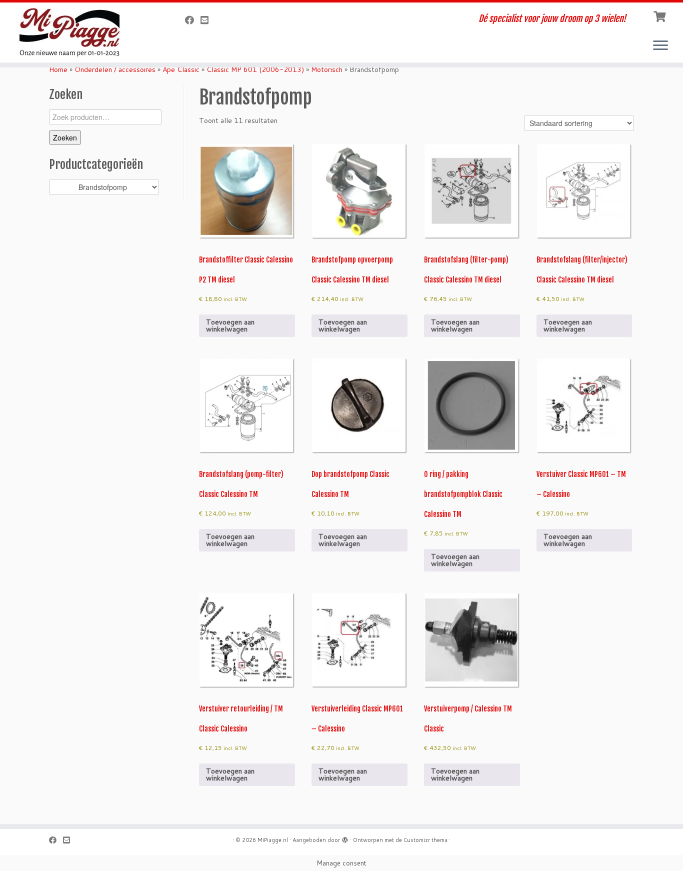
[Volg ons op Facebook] (192, 20)
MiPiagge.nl (273, 840)
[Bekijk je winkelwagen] (661, 15)
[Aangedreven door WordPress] (345, 838)
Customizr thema (426, 840)
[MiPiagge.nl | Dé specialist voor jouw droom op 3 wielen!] (79, 33)
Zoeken (65, 137)
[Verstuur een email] (207, 20)
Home (58, 69)
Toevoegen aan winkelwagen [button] (230, 325)
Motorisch (326, 69)
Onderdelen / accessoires (115, 69)
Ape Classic (181, 69)
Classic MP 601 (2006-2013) (255, 69)
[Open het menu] (660, 46)
